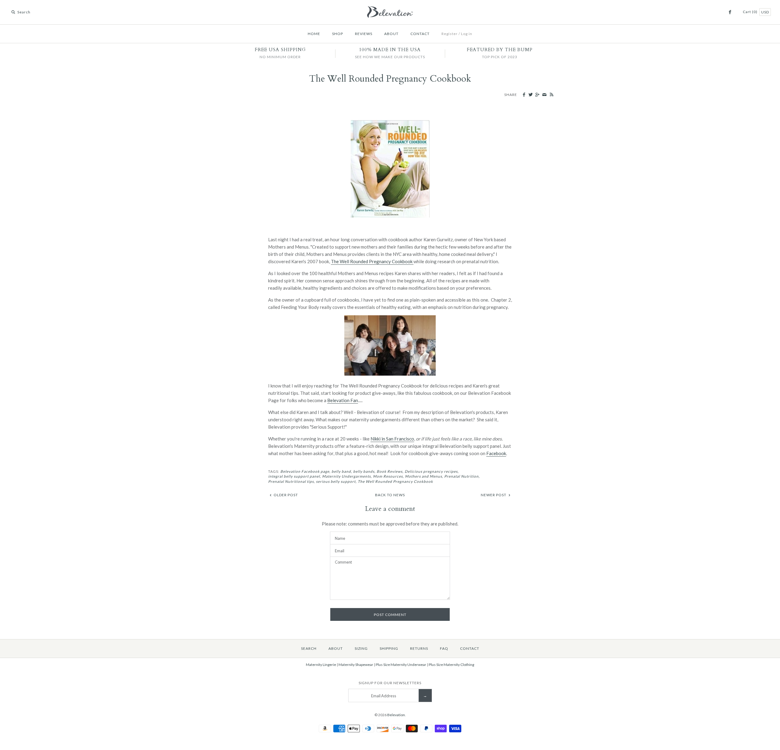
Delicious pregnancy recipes (431, 471)
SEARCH (309, 648)
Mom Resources (388, 476)
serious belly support (336, 481)
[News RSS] (551, 95)
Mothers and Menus (423, 476)
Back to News (390, 495)
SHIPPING (389, 648)
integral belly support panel (294, 476)
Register (449, 33)
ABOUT (391, 33)
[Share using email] (544, 94)
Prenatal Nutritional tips (291, 481)
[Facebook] (730, 12)
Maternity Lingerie (321, 664)
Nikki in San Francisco (392, 438)
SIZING (361, 648)
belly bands (363, 471)
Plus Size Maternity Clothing (451, 664)
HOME (314, 33)
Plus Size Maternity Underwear (401, 664)
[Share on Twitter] (531, 94)
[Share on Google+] (537, 94)
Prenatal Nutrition (461, 476)
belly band (341, 471)
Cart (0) (750, 11)
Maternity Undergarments (346, 476)
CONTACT (420, 33)
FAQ (444, 648)
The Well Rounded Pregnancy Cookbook (372, 261)
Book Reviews (389, 471)
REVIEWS (363, 33)
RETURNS (419, 648)
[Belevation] (390, 9)
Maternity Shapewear (356, 664)
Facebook (496, 453)
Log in (466, 33)
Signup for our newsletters (390, 683)
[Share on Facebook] (524, 94)
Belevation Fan (342, 400)
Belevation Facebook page (304, 471)
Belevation (396, 715)
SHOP (337, 33)
